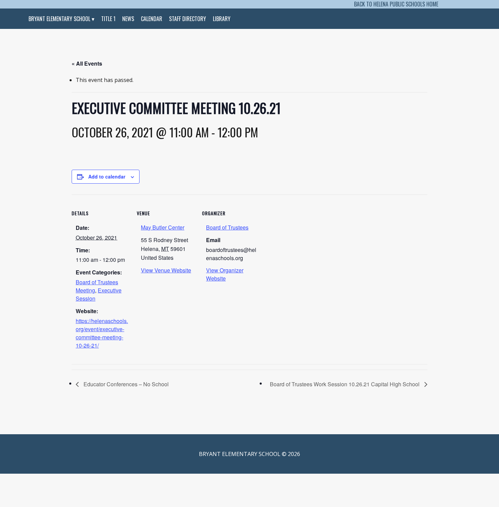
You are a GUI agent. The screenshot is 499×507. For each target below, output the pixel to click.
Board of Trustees (227, 227)
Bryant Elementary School (59, 19)
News (128, 19)
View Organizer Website (224, 274)
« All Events (87, 63)
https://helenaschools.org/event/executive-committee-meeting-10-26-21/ (102, 333)
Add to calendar (106, 176)
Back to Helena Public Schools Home (396, 4)
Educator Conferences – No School (125, 384)
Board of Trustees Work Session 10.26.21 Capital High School (345, 384)
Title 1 (108, 19)
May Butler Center (162, 227)
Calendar (151, 19)
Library (221, 19)
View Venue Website (166, 270)
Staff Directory (187, 19)
